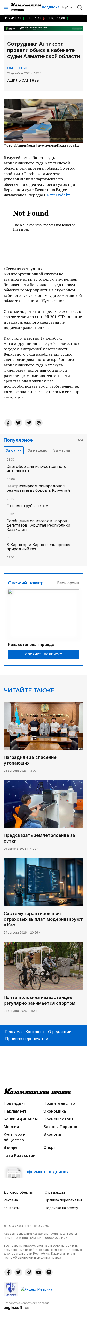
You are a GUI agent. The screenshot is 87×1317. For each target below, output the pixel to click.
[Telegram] (28, 423)
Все (79, 440)
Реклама (13, 1031)
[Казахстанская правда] (26, 7)
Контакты (34, 1031)
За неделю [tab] (37, 450)
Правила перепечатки (26, 1038)
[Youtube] (39, 1272)
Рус (65, 7)
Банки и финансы (21, 1119)
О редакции (59, 1031)
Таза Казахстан (20, 1155)
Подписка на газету (61, 1208)
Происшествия (58, 1119)
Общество (17, 68)
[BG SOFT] (27, 1305)
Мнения (11, 1126)
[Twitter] (18, 423)
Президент (15, 1103)
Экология (53, 1134)
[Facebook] (8, 423)
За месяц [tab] (61, 450)
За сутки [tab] (14, 450)
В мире (11, 1147)
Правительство (59, 1103)
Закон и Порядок (60, 1126)
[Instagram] (49, 1272)
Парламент (15, 1111)
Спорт (50, 1147)
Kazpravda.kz (58, 195)
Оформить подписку (43, 654)
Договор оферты (18, 1192)
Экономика (55, 1111)
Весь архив (68, 582)
